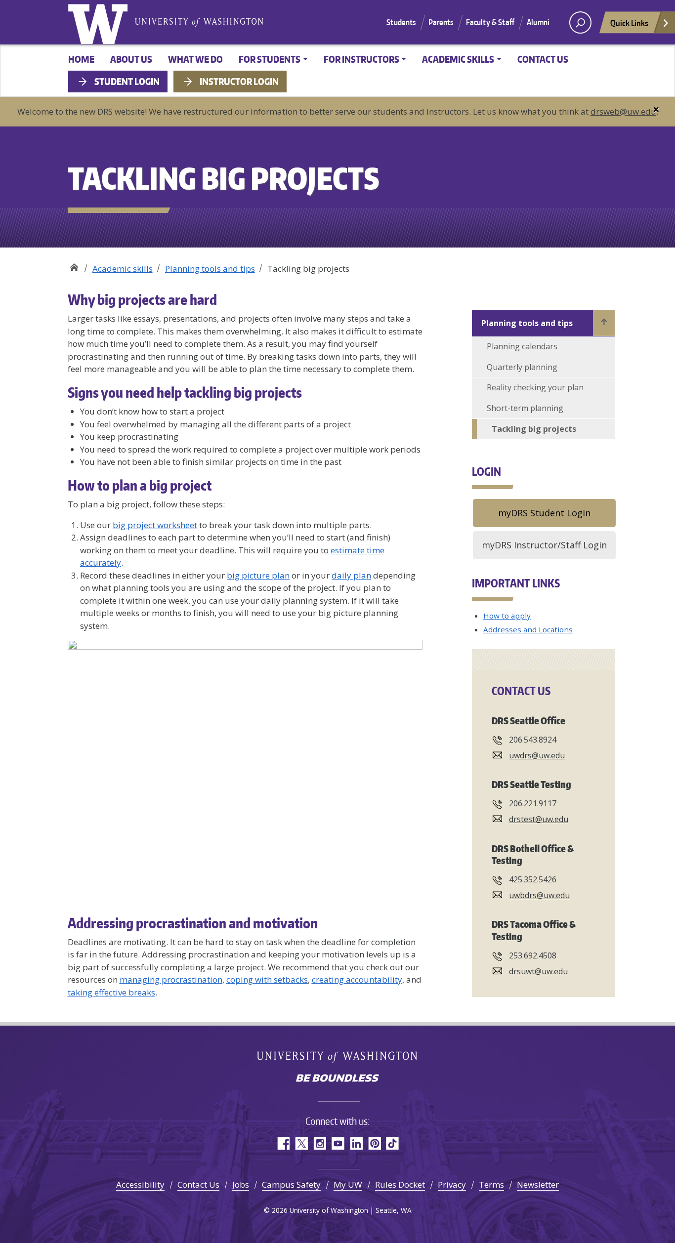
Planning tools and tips (210, 268)
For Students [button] (269, 59)
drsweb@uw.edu (623, 111)
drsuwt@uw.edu (538, 971)
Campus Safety (291, 1184)
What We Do (195, 59)
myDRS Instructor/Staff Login (544, 545)
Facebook (283, 1143)
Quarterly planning (522, 367)
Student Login (127, 81)
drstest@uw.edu (538, 819)
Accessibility (140, 1184)
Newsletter (538, 1184)
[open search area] (580, 22)
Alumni (538, 22)
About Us (131, 59)
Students (401, 22)
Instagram (319, 1143)
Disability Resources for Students (74, 265)
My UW (348, 1184)
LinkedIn (356, 1143)
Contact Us (542, 59)
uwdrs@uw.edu (537, 755)
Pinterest (374, 1143)
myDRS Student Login (544, 513)
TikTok (392, 1143)
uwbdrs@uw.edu (539, 895)
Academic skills (122, 268)
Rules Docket (400, 1184)
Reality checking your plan (535, 387)
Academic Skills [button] (458, 59)
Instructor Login (239, 81)
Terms (491, 1184)
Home (81, 59)
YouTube (337, 1143)
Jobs (240, 1184)
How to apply (507, 616)
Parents (441, 22)
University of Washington (100, 22)
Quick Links (629, 22)
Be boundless (337, 1079)
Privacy (452, 1184)
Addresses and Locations (528, 629)
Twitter (301, 1143)
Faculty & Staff (490, 22)
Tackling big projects (534, 428)
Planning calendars (522, 346)
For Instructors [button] (361, 59)
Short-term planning (525, 408)
